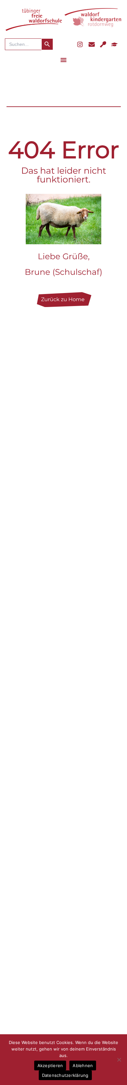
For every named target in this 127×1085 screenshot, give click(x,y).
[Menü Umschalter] (63, 60)
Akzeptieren (50, 1065)
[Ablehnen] (119, 1059)
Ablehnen (83, 1065)
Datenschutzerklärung (65, 1075)
